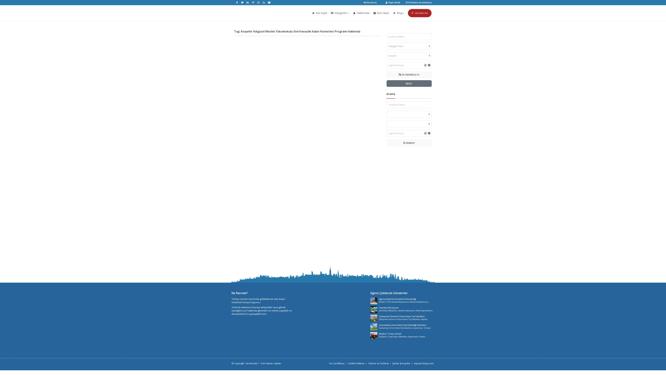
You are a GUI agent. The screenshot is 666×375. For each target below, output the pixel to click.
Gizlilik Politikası (356, 363)
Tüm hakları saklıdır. (271, 363)
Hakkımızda (362, 13)
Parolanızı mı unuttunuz (420, 2)
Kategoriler (340, 13)
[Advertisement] (409, 207)
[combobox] (409, 46)
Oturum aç (371, 2)
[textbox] (409, 46)
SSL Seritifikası (336, 363)
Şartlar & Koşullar (401, 363)
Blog (399, 13)
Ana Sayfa (321, 13)
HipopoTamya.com (424, 363)
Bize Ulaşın (382, 13)
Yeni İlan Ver (421, 13)
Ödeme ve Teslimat (378, 363)
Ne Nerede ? (252, 363)
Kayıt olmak (394, 2)
